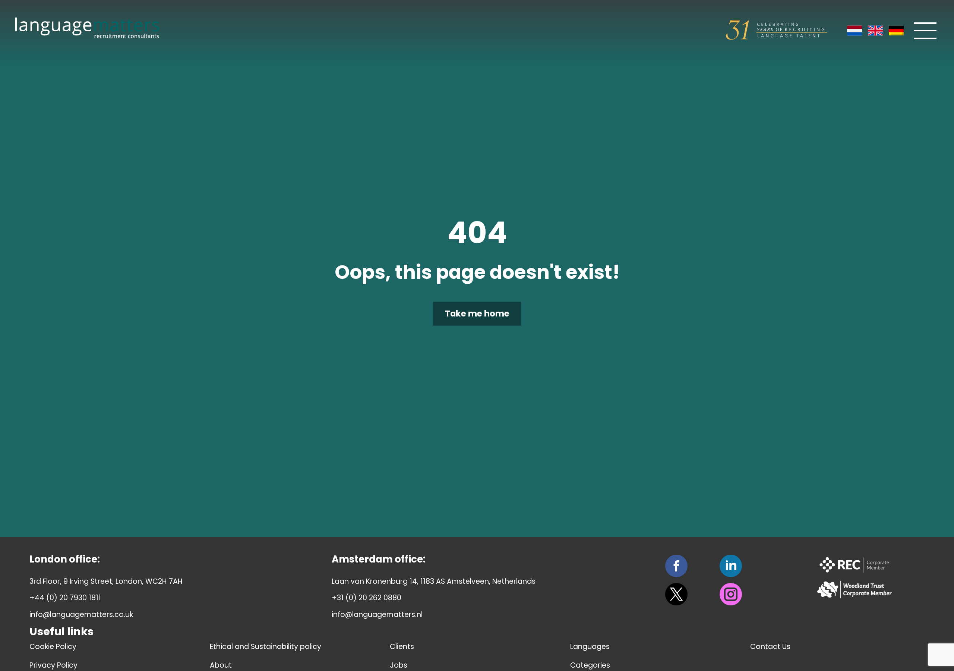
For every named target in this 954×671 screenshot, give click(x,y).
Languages (590, 647)
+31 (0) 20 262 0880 (366, 598)
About (221, 665)
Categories (590, 665)
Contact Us (770, 647)
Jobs (398, 665)
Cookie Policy (52, 647)
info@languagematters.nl (377, 614)
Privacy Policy (53, 665)
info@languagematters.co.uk (81, 614)
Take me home (477, 314)
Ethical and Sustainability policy (265, 647)
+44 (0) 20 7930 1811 (65, 598)
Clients (402, 647)
